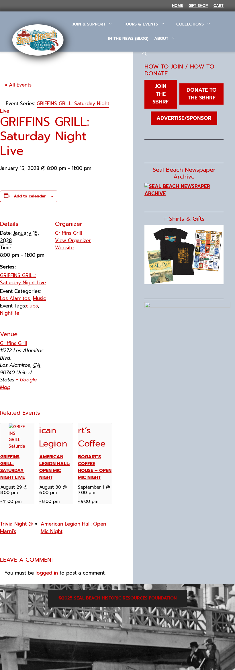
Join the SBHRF (160, 94)
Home (177, 5)
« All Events (18, 85)
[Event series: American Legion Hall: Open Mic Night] (62, 501)
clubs (32, 305)
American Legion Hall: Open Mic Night (54, 467)
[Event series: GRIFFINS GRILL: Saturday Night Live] (23, 501)
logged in (47, 573)
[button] (144, 54)
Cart (219, 5)
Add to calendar (30, 196)
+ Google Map (18, 383)
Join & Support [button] (89, 24)
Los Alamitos (15, 298)
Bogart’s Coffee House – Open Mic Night (94, 467)
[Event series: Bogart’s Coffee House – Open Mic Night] (100, 501)
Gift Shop (198, 5)
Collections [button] (190, 24)
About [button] (161, 39)
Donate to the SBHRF (202, 94)
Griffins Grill (68, 233)
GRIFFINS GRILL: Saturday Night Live (23, 279)
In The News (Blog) (128, 39)
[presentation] (17, 435)
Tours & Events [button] (141, 24)
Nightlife (9, 313)
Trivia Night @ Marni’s (16, 527)
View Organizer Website (73, 244)
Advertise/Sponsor (183, 118)
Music (39, 298)
